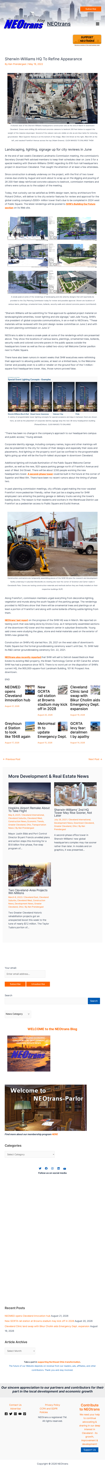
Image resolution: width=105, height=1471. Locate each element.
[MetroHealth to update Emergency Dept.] (62, 726)
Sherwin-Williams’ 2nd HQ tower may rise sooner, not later (73, 812)
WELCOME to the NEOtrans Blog (52, 1029)
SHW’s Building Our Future (80, 204)
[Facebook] (6, 1413)
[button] (90, 9)
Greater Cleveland (17, 825)
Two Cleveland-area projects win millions (28, 891)
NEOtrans (59, 24)
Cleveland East (31, 897)
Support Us (89, 1449)
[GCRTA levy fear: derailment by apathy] (95, 726)
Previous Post (11, 759)
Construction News (17, 821)
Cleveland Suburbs (17, 818)
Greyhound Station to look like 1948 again (17, 730)
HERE (55, 1134)
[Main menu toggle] (97, 23)
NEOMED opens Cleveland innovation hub (17, 693)
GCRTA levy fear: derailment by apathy (79, 730)
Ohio (29, 825)
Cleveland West (34, 818)
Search (8, 995)
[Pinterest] (24, 1413)
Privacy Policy (52, 1405)
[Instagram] (15, 1413)
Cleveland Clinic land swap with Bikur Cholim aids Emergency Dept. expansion (85, 698)
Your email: (11, 968)
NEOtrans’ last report (16, 620)
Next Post (95, 759)
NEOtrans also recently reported (23, 657)
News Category (14, 1014)
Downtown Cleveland (84, 823)
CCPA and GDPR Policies (48, 1410)
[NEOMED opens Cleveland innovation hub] (30, 690)
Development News (63, 823)
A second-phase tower (40, 474)
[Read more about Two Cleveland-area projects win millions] (29, 874)
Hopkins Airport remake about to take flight (29, 809)
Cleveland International (33, 815)
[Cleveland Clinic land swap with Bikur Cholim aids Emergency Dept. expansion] (95, 690)
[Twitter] (10, 1413)
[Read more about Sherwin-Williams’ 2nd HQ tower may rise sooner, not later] (75, 794)
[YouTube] (20, 1413)
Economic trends (35, 821)
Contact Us (15, 1405)
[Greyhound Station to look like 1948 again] (30, 726)
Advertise (15, 1408)
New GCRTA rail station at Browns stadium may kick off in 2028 (52, 698)
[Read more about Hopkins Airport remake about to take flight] (29, 793)
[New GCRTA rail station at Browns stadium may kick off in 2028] (62, 690)
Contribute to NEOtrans (90, 1407)
